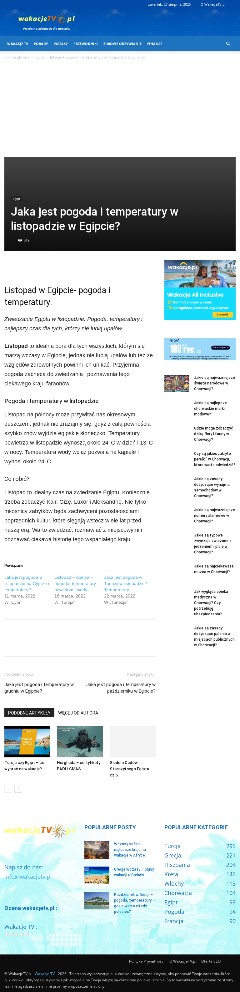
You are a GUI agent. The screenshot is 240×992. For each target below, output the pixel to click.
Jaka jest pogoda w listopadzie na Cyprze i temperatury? (26, 583)
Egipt (39, 57)
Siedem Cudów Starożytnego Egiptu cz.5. (129, 768)
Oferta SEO (211, 961)
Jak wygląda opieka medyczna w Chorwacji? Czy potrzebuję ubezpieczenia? (211, 602)
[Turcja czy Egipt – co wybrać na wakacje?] (27, 741)
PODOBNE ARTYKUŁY (29, 712)
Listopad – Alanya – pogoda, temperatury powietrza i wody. (75, 583)
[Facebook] (10, 266)
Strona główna (16, 57)
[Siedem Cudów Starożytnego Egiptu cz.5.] (133, 741)
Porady (41, 43)
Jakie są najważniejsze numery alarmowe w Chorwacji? (214, 515)
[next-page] (18, 789)
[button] (228, 43)
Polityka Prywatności (146, 961)
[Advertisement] (120, 110)
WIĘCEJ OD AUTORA (78, 712)
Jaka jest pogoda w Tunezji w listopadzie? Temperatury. (125, 583)
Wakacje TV (17, 43)
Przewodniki (85, 43)
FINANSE (154, 43)
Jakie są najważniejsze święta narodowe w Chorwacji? (214, 383)
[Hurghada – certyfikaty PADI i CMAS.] (80, 741)
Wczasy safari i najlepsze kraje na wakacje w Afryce (130, 849)
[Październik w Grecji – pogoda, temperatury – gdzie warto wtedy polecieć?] (96, 900)
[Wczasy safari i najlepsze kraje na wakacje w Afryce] (96, 850)
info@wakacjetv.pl (28, 876)
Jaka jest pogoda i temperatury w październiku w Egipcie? (121, 688)
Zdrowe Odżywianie (122, 43)
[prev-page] (8, 789)
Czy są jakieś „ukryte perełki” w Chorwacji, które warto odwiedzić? (214, 459)
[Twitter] (25, 266)
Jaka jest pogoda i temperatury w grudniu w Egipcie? (39, 688)
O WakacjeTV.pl (213, 4)
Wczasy (61, 43)
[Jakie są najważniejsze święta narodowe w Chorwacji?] (176, 383)
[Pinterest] (39, 266)
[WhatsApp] (54, 266)
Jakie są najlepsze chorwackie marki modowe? (210, 408)
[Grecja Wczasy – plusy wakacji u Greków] (96, 875)
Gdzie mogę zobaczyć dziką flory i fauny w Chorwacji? (213, 434)
